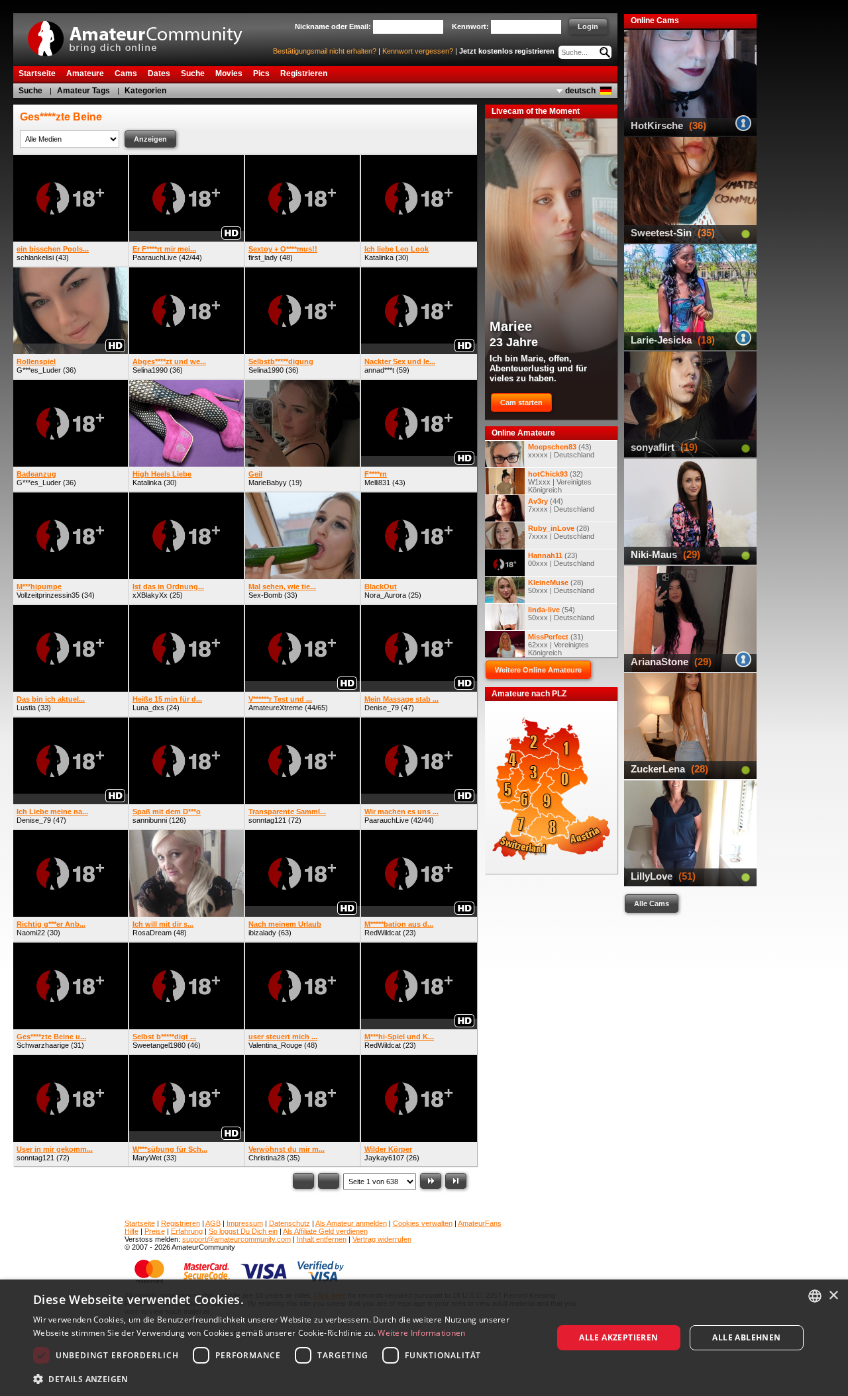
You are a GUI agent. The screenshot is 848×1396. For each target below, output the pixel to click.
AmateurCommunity (142, 34)
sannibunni (149, 820)
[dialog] (424, 1338)
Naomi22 (31, 933)
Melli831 (377, 483)
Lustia (26, 708)
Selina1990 (150, 370)
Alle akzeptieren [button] (618, 1337)
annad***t (379, 370)
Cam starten (521, 402)
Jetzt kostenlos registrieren (507, 51)
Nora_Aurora (385, 595)
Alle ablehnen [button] (746, 1337)
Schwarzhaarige (43, 1045)
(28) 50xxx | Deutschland (561, 586)
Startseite (140, 1223)
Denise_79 (381, 708)
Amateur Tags (83, 90)
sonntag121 (267, 820)
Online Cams (655, 20)
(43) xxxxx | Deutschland (561, 451)
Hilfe (131, 1231)
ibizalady (262, 933)
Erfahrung (187, 1231)
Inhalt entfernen (321, 1239)
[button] (285, 1378)
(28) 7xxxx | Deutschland (561, 532)
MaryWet (147, 1158)
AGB (213, 1223)
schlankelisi (35, 257)
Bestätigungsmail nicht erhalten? (324, 51)
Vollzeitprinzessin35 (48, 595)
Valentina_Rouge (275, 1045)
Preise (154, 1231)
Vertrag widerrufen (381, 1239)
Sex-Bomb (265, 595)
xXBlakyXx (150, 595)
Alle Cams (651, 903)
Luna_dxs (148, 708)
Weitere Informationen (421, 1332)
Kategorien (145, 90)
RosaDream (152, 933)
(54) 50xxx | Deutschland (561, 614)
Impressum (245, 1223)
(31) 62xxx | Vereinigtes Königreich (558, 645)
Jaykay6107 (384, 1158)
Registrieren (180, 1223)
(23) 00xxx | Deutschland (561, 559)
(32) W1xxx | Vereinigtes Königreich (560, 482)
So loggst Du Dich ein (243, 1231)
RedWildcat (382, 933)
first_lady (263, 257)
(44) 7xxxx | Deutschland (561, 505)
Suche (30, 90)
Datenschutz (289, 1223)
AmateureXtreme (275, 708)
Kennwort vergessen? (417, 51)
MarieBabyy (267, 483)
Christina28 (266, 1158)
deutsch (580, 90)
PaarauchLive (154, 257)
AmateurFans (480, 1223)
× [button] (833, 1296)
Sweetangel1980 (159, 1045)
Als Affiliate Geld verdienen (325, 1231)
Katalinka (379, 257)
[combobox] (815, 1296)
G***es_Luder (39, 370)
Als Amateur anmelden (351, 1223)
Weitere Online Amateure (538, 670)
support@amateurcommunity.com (236, 1239)
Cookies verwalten (422, 1223)
